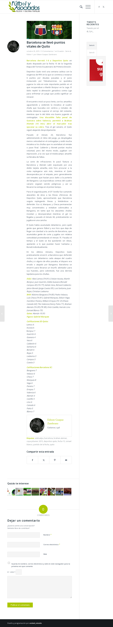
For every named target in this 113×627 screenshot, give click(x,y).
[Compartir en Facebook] (32, 460)
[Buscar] (80, 6)
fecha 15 (61, 441)
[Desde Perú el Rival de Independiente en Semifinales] (67, 492)
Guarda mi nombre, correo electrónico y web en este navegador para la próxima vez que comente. (40, 565)
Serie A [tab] (91, 45)
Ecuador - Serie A (64, 51)
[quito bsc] (49, 30)
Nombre (47, 534)
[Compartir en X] (43, 460)
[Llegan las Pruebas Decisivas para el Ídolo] (35, 492)
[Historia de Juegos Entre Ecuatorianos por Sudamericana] (51, 492)
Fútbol (29, 54)
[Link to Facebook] (99, 7)
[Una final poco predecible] (27, 492)
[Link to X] (103, 7)
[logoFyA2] (24, 6)
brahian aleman (60, 438)
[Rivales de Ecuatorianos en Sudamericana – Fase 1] (19, 492)
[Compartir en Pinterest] (54, 460)
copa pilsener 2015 (35, 441)
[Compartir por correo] (66, 460)
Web (45, 554)
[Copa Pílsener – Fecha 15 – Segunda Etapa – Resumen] (110, 313)
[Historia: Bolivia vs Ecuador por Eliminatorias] (59, 492)
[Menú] (87, 6)
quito (52, 444)
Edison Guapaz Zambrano (47, 54)
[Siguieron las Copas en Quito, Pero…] (43, 492)
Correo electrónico (51, 544)
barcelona (48, 438)
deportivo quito (50, 441)
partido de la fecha (41, 444)
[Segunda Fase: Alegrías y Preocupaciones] (11, 492)
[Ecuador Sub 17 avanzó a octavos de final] (2, 313)
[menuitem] (80, 6)
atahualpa (39, 438)
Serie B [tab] (91, 53)
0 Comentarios (47, 51)
